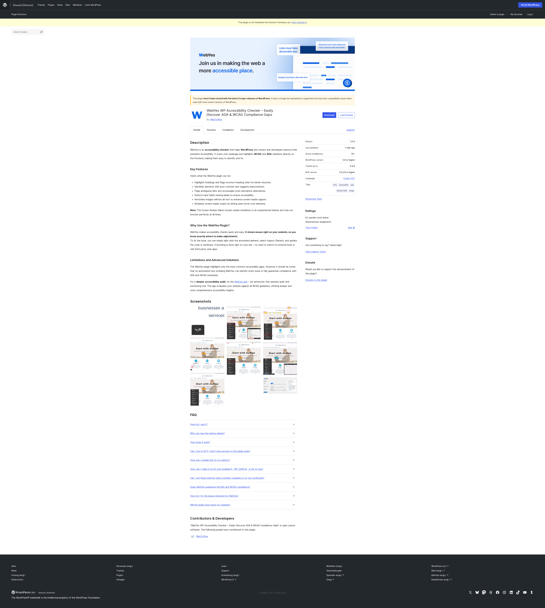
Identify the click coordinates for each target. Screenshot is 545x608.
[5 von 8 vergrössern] (256, 345)
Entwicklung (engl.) (230, 575)
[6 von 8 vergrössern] (293, 310)
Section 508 (342, 191)
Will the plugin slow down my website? (210, 505)
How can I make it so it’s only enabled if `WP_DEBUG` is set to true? (226, 469)
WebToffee (216, 119)
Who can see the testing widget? (207, 433)
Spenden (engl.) (335, 575)
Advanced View (313, 198)
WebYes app (240, 281)
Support (351, 129)
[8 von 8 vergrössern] (293, 381)
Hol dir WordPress (530, 5)
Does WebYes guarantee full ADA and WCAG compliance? (220, 487)
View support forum (315, 251)
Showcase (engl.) (124, 566)
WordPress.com (440, 566)
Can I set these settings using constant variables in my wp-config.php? (227, 478)
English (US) (349, 178)
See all (351, 227)
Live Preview (346, 115)
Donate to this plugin (316, 280)
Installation (228, 129)
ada (352, 185)
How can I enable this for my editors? (210, 460)
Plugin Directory (18, 14)
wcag (351, 191)
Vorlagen (120, 579)
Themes (120, 570)
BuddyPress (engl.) (441, 579)
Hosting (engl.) (18, 575)
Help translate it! (299, 22)
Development (247, 129)
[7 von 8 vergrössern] (293, 345)
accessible (343, 185)
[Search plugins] (41, 32)
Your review (311, 227)
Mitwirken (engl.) (334, 566)
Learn (224, 566)
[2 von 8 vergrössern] (220, 341)
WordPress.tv (228, 579)
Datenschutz (17, 579)
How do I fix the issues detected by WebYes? (214, 496)
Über (13, 566)
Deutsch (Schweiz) (46, 593)
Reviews (211, 129)
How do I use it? (198, 424)
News (14, 570)
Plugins (119, 575)
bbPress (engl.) (439, 575)
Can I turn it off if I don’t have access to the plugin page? (220, 451)
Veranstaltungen (334, 570)
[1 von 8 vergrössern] (220, 310)
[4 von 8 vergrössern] (256, 310)
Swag (330, 579)
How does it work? (200, 442)
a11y (335, 185)
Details (196, 129)
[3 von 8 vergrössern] (220, 376)
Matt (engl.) (438, 570)
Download (329, 115)
